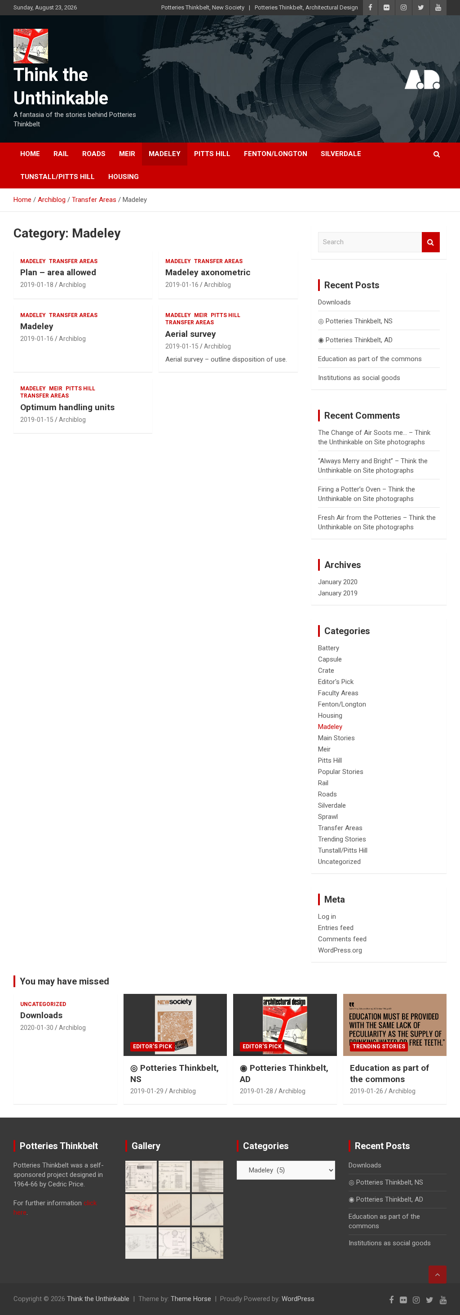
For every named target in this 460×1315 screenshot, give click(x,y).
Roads (94, 154)
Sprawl (328, 817)
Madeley (165, 154)
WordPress (298, 1299)
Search (431, 242)
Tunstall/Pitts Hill (57, 177)
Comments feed (342, 939)
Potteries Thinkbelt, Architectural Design (306, 7)
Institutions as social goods (359, 378)
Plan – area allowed (58, 272)
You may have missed (64, 981)
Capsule (330, 659)
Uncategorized (339, 862)
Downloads (334, 302)
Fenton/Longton (275, 154)
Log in (327, 916)
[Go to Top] (438, 1275)
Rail (61, 154)
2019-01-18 (36, 284)
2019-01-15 (182, 346)
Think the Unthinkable (98, 1299)
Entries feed (336, 928)
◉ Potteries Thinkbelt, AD (355, 340)
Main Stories (336, 738)
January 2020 (338, 582)
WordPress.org (340, 950)
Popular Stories (340, 772)
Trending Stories (342, 839)
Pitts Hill (212, 154)
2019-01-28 (256, 1091)
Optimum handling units (67, 407)
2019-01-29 (147, 1091)
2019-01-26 (366, 1091)
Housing (123, 177)
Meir (127, 154)
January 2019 (338, 593)
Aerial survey (190, 334)
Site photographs (399, 442)
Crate (326, 670)
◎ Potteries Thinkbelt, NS (355, 321)
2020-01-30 (36, 1027)
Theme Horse (191, 1299)
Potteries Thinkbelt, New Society (202, 7)
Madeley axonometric (208, 272)
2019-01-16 (182, 284)
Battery (328, 648)
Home (30, 154)
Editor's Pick (336, 682)
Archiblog (72, 284)
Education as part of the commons (370, 359)
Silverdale (341, 154)
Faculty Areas (338, 693)
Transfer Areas (73, 261)
